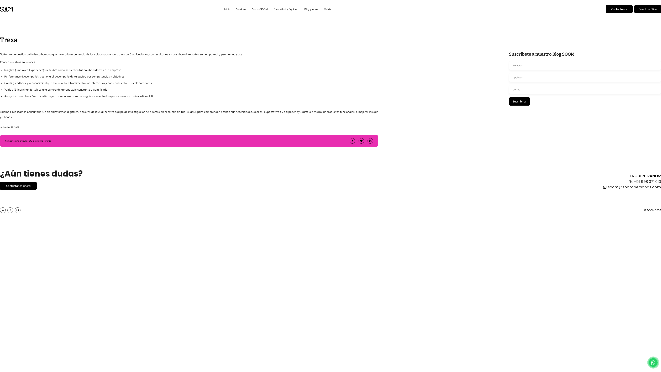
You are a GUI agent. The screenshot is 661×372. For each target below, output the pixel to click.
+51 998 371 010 (647, 181)
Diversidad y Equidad (286, 9)
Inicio (227, 9)
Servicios (241, 9)
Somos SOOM (260, 9)
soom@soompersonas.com (634, 187)
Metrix (327, 9)
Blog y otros (311, 9)
